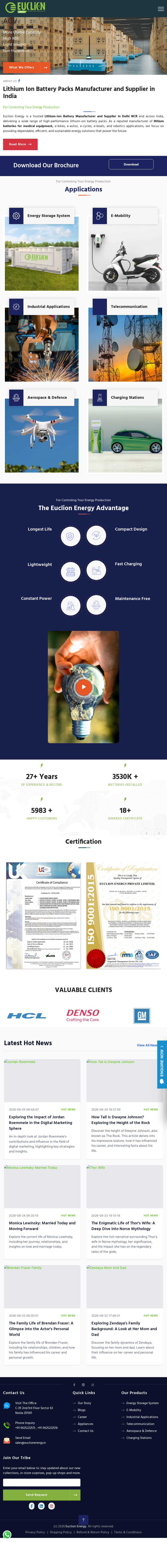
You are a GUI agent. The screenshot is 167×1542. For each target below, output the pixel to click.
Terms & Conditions (128, 1532)
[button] (83, 64)
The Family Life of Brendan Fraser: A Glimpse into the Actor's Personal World (41, 1329)
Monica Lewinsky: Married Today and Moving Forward (42, 1226)
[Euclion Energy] (26, 6)
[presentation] (147, 834)
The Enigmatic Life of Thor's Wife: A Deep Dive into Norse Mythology (123, 1226)
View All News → (150, 1045)
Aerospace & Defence (47, 397)
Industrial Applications (48, 307)
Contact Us (85, 1431)
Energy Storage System (48, 216)
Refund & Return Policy (93, 1532)
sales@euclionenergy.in (30, 1442)
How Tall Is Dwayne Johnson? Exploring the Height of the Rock (120, 1120)
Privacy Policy (35, 1532)
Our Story (84, 1403)
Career (82, 1417)
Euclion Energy (76, 1526)
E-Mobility (121, 216)
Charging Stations (127, 397)
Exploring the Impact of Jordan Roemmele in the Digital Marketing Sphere (40, 1123)
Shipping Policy (61, 1532)
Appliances (85, 1424)
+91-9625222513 (25, 1428)
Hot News (68, 1109)
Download (131, 164)
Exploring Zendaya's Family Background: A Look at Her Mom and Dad (124, 1329)
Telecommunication (129, 307)
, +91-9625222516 (47, 1428)
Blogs (82, 1410)
